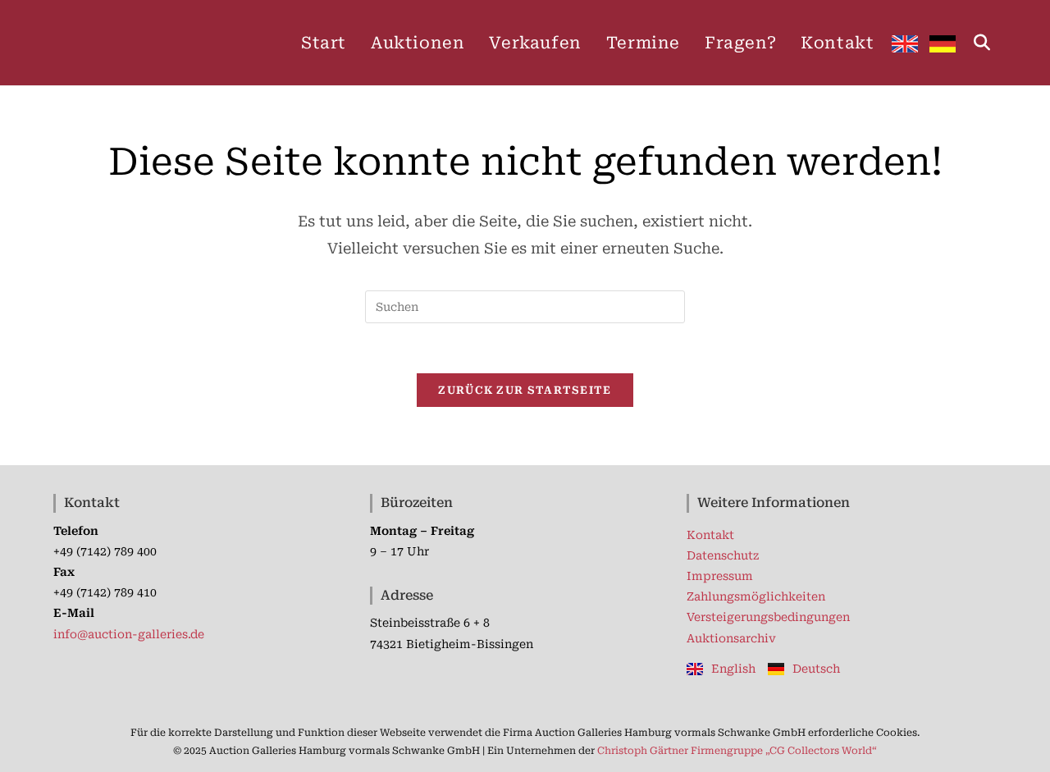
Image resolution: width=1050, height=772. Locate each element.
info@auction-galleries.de (128, 634)
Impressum (720, 575)
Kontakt (710, 534)
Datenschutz (723, 555)
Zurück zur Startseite (524, 390)
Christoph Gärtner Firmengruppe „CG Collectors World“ (737, 750)
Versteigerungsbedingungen (768, 617)
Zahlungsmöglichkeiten (756, 596)
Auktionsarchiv (731, 638)
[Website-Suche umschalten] (981, 42)
